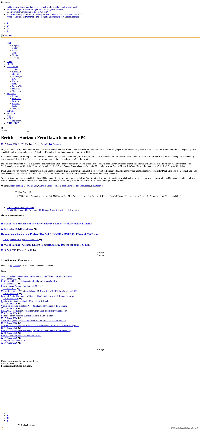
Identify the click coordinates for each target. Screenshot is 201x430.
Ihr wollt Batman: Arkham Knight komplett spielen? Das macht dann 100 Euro (46, 244)
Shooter (15, 74)
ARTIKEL (11, 93)
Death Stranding (16, 186)
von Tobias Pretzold (39, 144)
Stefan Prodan (27, 229)
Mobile (15, 55)
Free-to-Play (17, 86)
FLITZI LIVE (13, 123)
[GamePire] (6, 36)
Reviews (16, 103)
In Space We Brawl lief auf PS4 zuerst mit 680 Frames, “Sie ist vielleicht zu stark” (46, 223)
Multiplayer (17, 76)
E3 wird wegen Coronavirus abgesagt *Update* (27, 12)
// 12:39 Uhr (16, 144)
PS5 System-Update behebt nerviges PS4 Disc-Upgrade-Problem (35, 9)
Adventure (16, 71)
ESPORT (11, 111)
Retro (14, 50)
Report (15, 96)
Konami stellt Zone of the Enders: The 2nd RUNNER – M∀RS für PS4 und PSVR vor (49, 234)
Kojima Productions (81, 186)
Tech (14, 53)
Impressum (16, 121)
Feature (15, 106)
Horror (15, 81)
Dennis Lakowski (31, 239)
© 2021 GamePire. (9, 425)
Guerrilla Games (45, 186)
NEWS (10, 64)
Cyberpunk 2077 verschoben (20, 207)
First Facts (16, 98)
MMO (15, 84)
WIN (9, 116)
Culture (15, 48)
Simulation (16, 91)
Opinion (15, 108)
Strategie (16, 89)
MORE (10, 118)
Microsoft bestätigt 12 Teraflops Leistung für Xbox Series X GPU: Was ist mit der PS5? (44, 14)
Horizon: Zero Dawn (63, 186)
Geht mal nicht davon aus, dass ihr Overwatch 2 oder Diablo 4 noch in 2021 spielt (42, 7)
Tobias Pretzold (25, 250)
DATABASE (12, 66)
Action (15, 69)
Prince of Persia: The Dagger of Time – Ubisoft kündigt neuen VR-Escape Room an (43, 17)
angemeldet (15, 265)
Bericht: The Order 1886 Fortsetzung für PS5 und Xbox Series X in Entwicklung (43, 210)
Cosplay (15, 58)
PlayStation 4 (97, 186)
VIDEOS (11, 113)
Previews (16, 101)
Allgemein (16, 45)
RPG (14, 79)
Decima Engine (30, 186)
